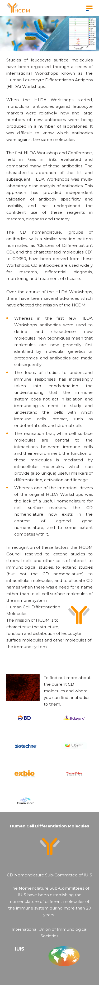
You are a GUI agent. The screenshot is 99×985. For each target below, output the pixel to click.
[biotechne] (25, 745)
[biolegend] (74, 718)
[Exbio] (25, 773)
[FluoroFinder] (25, 801)
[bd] (25, 718)
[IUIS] (74, 745)
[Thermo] (74, 773)
